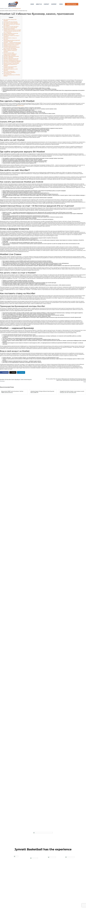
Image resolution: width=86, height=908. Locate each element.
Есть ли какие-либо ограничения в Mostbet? (10, 53)
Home (32, 4)
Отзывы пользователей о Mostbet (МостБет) (10, 67)
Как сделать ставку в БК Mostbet (10, 20)
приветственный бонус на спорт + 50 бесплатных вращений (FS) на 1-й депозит (12, 31)
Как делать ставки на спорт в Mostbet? (11, 36)
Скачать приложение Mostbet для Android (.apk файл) (12, 48)
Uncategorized (17, 8)
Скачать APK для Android (10, 21)
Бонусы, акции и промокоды (11, 63)
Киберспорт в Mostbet (10, 55)
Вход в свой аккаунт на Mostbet (12, 43)
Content (53, 4)
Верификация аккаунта (10, 46)
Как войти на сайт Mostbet (11, 23)
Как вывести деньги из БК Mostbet (11, 69)
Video (61, 4)
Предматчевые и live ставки (11, 44)
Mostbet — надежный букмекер (12, 42)
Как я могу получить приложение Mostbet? (10, 72)
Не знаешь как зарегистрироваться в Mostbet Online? (12, 74)
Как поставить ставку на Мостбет (10, 38)
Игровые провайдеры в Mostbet (12, 61)
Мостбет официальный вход (11, 56)
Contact (46, 4)
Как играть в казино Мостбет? (12, 62)
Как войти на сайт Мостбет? (11, 26)
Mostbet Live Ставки (9, 34)
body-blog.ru (20, 105)
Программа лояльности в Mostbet (10, 65)
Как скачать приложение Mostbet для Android (10, 28)
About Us (39, 4)
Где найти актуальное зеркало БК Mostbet (12, 25)
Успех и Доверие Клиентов (11, 33)
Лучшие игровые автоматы (11, 59)
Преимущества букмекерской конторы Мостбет (12, 41)
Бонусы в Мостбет (8, 57)
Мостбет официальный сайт (11, 58)
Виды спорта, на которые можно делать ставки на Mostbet (10, 50)
